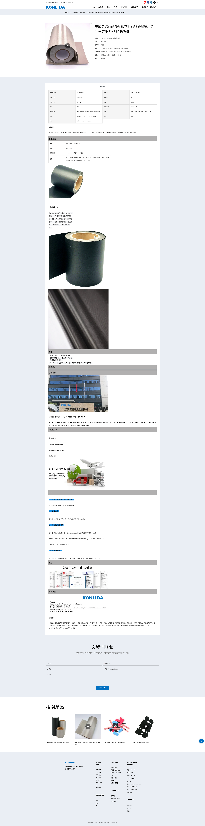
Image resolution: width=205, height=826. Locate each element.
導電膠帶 (82, 12)
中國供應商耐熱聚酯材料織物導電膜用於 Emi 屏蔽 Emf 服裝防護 (105, 12)
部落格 (98, 800)
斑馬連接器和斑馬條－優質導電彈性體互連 (114, 742)
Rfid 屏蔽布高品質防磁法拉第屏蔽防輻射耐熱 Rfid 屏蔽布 (87, 743)
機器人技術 (114, 778)
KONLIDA (68, 12)
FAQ (97, 806)
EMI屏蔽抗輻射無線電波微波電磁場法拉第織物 (57, 742)
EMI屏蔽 (75, 12)
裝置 (114, 780)
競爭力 (129, 808)
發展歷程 (129, 805)
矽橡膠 (98, 780)
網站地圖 (106, 822)
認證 (128, 811)
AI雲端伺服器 (114, 783)
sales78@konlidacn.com (54, 2)
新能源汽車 (114, 767)
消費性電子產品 (115, 770)
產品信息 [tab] (102, 86)
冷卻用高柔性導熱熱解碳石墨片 (141, 742)
